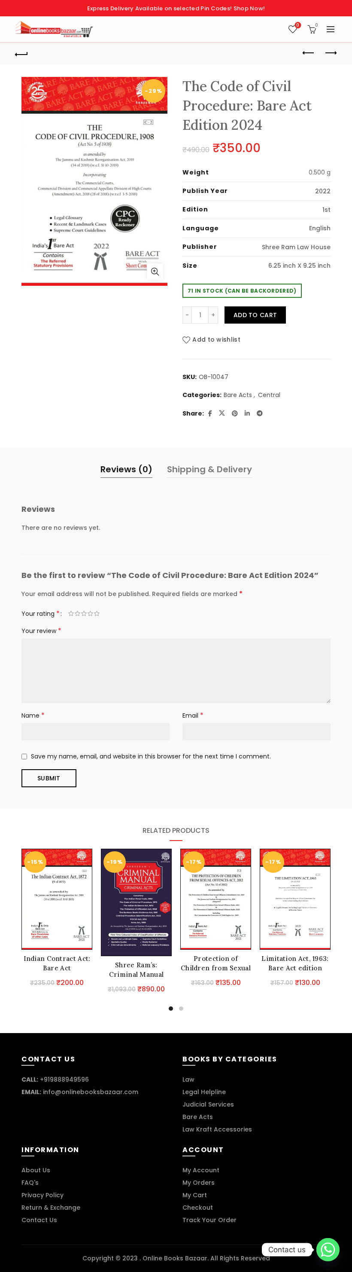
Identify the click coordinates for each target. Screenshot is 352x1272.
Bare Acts (238, 395)
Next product (330, 53)
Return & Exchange (50, 1207)
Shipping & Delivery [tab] (209, 469)
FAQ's (30, 1182)
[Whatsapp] (328, 1249)
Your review (41, 631)
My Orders (198, 1182)
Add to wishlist (216, 339)
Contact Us (39, 1220)
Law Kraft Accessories (217, 1129)
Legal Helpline (204, 1092)
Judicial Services (208, 1104)
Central (269, 395)
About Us (35, 1170)
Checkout (197, 1207)
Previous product (309, 53)
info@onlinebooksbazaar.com (90, 1092)
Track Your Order (209, 1220)
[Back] (22, 53)
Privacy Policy (42, 1195)
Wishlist (297, 25)
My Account (200, 1170)
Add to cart (255, 315)
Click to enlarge (155, 271)
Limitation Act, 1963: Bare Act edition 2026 (294, 968)
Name (33, 715)
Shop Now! (249, 8)
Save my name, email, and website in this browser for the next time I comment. (151, 756)
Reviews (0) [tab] (126, 469)
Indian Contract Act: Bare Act (57, 963)
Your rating (40, 613)
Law (188, 1079)
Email (192, 715)
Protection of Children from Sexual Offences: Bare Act (216, 968)
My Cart (194, 1195)
